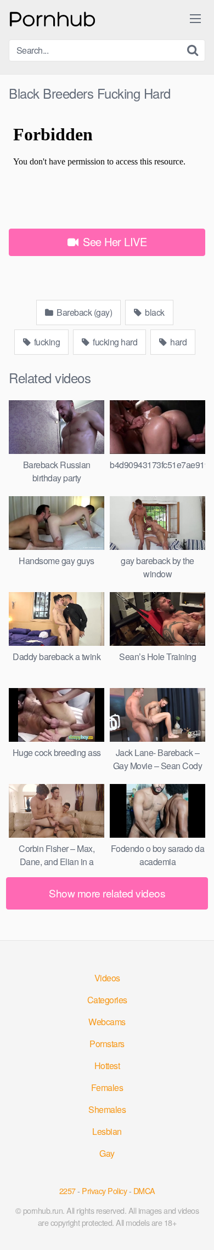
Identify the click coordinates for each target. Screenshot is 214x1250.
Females (107, 1087)
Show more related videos (107, 892)
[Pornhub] (53, 18)
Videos (107, 977)
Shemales (107, 1109)
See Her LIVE (113, 241)
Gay (107, 1153)
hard (177, 342)
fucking (46, 342)
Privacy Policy (104, 1190)
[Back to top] (195, 1226)
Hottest (107, 1065)
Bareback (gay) (83, 312)
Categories (107, 999)
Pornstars (107, 1043)
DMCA (144, 1190)
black (154, 312)
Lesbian (107, 1131)
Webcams (107, 1021)
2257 (67, 1190)
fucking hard (114, 342)
